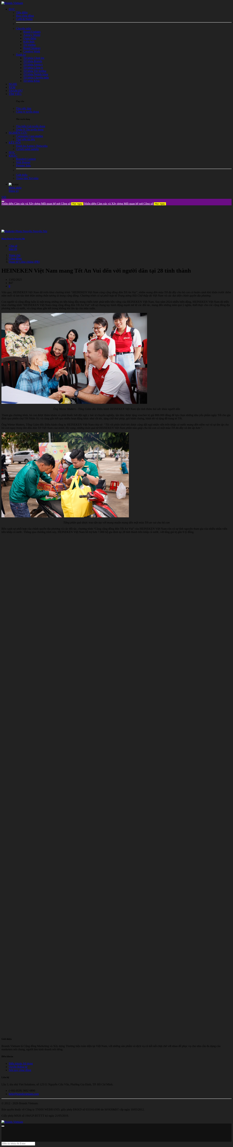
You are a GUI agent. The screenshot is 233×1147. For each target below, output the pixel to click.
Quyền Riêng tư (18, 1066)
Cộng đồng (15, 258)
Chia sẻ (13, 245)
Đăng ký (14, 190)
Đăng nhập (15, 187)
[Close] (2, 201)
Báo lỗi (13, 249)
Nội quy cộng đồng (20, 1070)
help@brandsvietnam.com (24, 1093)
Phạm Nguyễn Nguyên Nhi (13, 239)
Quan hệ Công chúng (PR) (24, 261)
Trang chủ (14, 255)
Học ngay (77, 203)
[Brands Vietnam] (12, 3)
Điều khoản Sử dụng (21, 1063)
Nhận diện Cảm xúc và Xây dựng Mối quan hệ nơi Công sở (41, 203)
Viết (3, 197)
